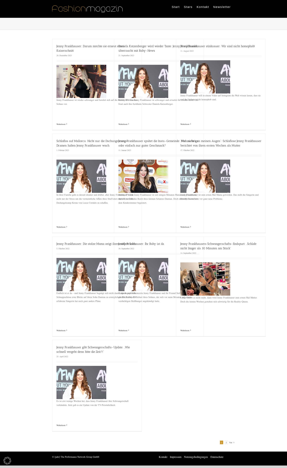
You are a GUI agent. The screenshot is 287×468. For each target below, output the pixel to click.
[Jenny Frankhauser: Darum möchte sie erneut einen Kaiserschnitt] (81, 66)
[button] (7, 460)
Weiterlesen (60, 124)
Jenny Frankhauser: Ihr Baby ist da (141, 244)
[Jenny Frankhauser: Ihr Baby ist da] (143, 259)
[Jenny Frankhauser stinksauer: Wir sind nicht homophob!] (205, 62)
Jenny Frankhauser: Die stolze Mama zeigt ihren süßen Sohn (96, 244)
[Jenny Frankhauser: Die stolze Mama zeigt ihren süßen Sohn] (81, 259)
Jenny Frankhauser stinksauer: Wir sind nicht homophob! (217, 46)
